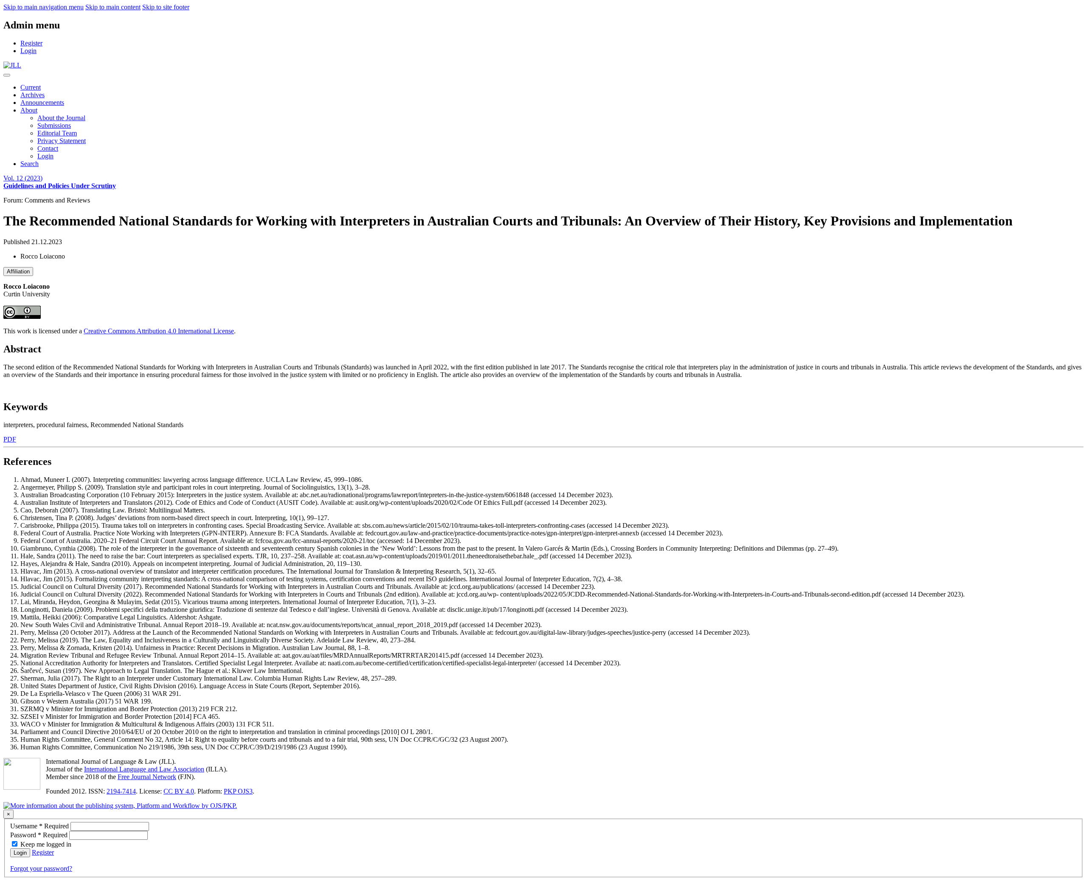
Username (40, 826)
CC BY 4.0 (178, 791)
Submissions (54, 125)
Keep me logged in (45, 844)
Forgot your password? (41, 868)
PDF (9, 439)
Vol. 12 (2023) (59, 182)
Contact (47, 148)
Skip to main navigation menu (43, 7)
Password (39, 835)
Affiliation (18, 271)
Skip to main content (113, 7)
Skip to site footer (165, 7)
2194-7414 (121, 791)
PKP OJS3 (238, 791)
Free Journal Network (147, 776)
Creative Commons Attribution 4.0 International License (159, 331)
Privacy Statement (61, 140)
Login (45, 156)
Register (43, 852)
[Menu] (6, 75)
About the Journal (61, 117)
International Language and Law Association (144, 769)
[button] (28, 110)
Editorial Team (57, 133)
